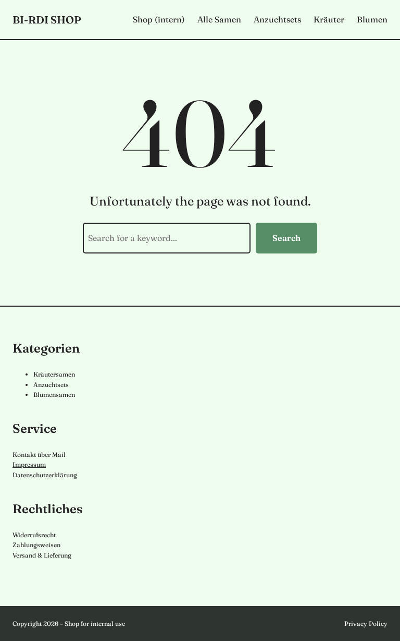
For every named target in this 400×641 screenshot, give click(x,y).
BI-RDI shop (46, 19)
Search (286, 238)
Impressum (29, 464)
